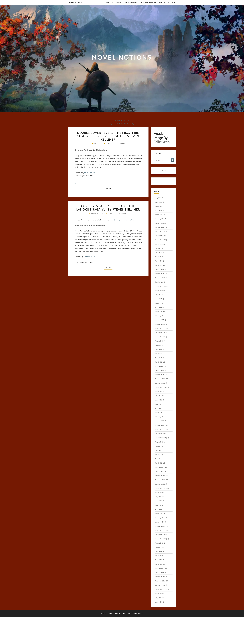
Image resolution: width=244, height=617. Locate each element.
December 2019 (160, 526)
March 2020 (159, 514)
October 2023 (159, 333)
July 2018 (158, 598)
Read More (108, 189)
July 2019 (158, 547)
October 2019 (159, 535)
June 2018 (158, 602)
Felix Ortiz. (162, 142)
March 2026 (159, 215)
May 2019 (158, 556)
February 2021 (159, 467)
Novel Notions (76, 2)
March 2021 (159, 463)
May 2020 (158, 505)
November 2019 (160, 530)
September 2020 (160, 488)
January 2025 (159, 269)
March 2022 (159, 412)
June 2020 (158, 501)
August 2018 (159, 593)
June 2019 (158, 551)
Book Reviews (116, 2)
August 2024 (159, 290)
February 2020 (159, 518)
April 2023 (158, 358)
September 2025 (160, 240)
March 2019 (159, 564)
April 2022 (158, 408)
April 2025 (158, 261)
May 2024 (158, 303)
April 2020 (158, 509)
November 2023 (160, 328)
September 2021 (160, 438)
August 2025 (159, 244)
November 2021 (160, 429)
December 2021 (160, 425)
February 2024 (159, 316)
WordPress (127, 613)
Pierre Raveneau (90, 173)
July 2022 (158, 396)
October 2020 (159, 484)
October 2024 (159, 282)
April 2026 (158, 210)
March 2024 (159, 311)
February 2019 (159, 568)
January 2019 (159, 572)
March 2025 (159, 265)
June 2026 (158, 202)
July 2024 (158, 295)
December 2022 (160, 375)
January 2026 (159, 223)
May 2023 (158, 353)
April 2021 (158, 459)
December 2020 (160, 476)
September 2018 (160, 589)
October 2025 (159, 236)
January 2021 (159, 471)
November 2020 (160, 480)
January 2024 (159, 320)
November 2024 (160, 278)
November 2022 (160, 379)
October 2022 (159, 383)
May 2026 (158, 206)
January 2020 (159, 522)
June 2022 (158, 400)
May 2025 (158, 257)
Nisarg (140, 613)
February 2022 (159, 417)
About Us (170, 2)
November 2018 (160, 581)
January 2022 (159, 421)
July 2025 (158, 248)
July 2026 (158, 198)
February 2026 (159, 219)
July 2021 (158, 446)
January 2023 (159, 370)
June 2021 (158, 450)
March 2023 (159, 362)
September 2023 (160, 337)
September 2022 (160, 387)
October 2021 (159, 433)
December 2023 (160, 324)
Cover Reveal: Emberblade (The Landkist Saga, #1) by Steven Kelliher (108, 207)
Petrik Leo (110, 143)
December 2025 (160, 227)
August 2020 (159, 492)
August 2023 (159, 341)
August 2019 (159, 543)
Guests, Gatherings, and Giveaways (152, 2)
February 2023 (159, 366)
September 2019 (160, 539)
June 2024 (158, 299)
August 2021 (159, 442)
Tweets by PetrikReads (161, 171)
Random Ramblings (131, 2)
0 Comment (120, 143)
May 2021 (158, 455)
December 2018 (160, 577)
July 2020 (158, 497)
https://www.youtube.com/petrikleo (123, 220)
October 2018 (159, 585)
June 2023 (158, 349)
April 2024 (158, 307)
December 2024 (160, 274)
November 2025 (160, 231)
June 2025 (158, 252)
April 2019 (158, 560)
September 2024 (160, 286)
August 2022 (159, 391)
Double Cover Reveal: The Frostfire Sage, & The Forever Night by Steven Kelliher (108, 136)
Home (107, 2)
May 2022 (158, 404)
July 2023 (158, 345)
